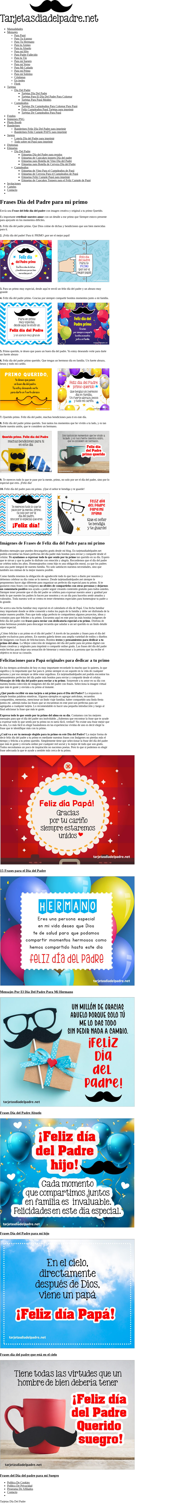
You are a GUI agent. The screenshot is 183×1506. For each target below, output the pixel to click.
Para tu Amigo (22, 45)
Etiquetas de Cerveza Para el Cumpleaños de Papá (49, 173)
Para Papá (20, 35)
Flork (17, 83)
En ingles (19, 80)
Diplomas (12, 144)
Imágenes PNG (15, 119)
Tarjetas (11, 86)
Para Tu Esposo (23, 38)
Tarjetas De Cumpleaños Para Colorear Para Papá (49, 106)
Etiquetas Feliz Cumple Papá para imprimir (45, 177)
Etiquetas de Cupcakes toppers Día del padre (46, 157)
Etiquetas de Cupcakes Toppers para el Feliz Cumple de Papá (56, 180)
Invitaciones (14, 183)
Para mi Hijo (21, 51)
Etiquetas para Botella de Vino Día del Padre (46, 160)
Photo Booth (14, 122)
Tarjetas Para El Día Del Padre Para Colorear (46, 96)
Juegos (11, 135)
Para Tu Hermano (24, 41)
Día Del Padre (22, 90)
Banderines (13, 125)
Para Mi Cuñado (23, 67)
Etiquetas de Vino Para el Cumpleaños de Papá (47, 170)
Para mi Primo (22, 70)
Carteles (11, 186)
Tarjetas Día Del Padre (34, 93)
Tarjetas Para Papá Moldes (36, 99)
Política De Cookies (18, 1482)
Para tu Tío (20, 57)
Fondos (11, 115)
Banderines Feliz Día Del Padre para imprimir (40, 128)
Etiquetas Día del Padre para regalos (41, 154)
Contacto (12, 189)
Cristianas (19, 77)
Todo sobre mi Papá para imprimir (33, 141)
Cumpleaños (21, 103)
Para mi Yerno (22, 64)
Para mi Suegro (23, 61)
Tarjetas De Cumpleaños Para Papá (41, 112)
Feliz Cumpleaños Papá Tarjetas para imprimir (47, 109)
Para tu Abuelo (22, 48)
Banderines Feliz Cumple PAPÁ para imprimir (40, 131)
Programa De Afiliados (20, 1488)
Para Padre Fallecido (26, 54)
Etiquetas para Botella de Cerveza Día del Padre (48, 164)
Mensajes (12, 32)
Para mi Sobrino (23, 74)
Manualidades (15, 28)
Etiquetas (12, 148)
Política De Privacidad (19, 1485)
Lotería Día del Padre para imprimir (34, 138)
